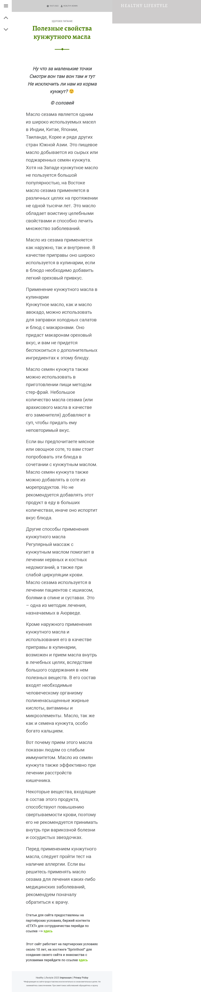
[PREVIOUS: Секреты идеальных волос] (6, 29)
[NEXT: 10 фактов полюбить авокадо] (6, 18)
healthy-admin (70, 6)
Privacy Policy (81, 977)
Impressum (66, 977)
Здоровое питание (62, 21)
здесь (48, 931)
